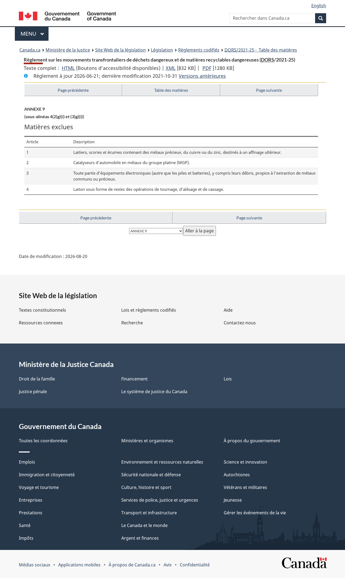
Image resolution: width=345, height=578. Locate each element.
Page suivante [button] (269, 90)
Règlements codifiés (198, 50)
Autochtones (237, 475)
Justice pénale (33, 392)
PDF (206, 68)
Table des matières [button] (171, 90)
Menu (34, 33)
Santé (24, 525)
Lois (228, 379)
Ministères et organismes (147, 441)
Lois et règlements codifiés (148, 310)
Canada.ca (29, 50)
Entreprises (30, 500)
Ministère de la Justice (68, 50)
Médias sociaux (34, 565)
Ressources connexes (41, 323)
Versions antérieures (202, 76)
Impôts (26, 538)
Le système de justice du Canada (154, 392)
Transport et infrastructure (149, 513)
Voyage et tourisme (39, 487)
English (318, 6)
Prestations (30, 513)
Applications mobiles (79, 565)
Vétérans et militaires (245, 487)
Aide (228, 310)
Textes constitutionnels (42, 310)
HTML (68, 68)
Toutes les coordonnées (43, 441)
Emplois (27, 462)
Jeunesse (233, 500)
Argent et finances (140, 538)
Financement (134, 379)
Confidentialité (195, 565)
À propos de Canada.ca (132, 565)
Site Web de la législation (120, 50)
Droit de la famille (37, 379)
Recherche (132, 323)
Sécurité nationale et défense (151, 475)
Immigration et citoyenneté (47, 475)
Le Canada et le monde (144, 525)
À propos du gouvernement (252, 441)
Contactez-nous (240, 323)
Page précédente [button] (73, 90)
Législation (162, 50)
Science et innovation (245, 462)
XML (170, 68)
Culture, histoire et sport (146, 487)
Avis (168, 565)
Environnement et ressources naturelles (162, 462)
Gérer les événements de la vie (255, 513)
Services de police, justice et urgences (159, 500)
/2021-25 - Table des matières (261, 50)
